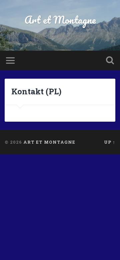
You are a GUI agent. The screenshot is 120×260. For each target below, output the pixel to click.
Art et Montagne (60, 20)
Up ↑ (109, 142)
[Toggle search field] (110, 60)
